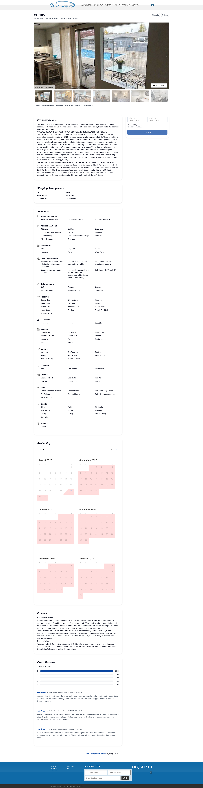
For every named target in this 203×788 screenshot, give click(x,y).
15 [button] (71, 479)
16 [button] (40, 485)
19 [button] (55, 485)
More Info (135, 5)
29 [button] (71, 491)
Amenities (59, 105)
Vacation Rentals (86, 5)
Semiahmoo (54, 768)
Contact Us (70, 766)
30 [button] (40, 497)
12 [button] (55, 479)
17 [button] (45, 485)
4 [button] (50, 473)
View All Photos (160, 85)
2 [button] (39, 473)
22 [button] (71, 485)
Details (37, 105)
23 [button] (40, 491)
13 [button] (61, 479)
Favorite (156, 15)
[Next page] (116, 449)
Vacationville (62, 5)
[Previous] (36, 56)
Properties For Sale (111, 5)
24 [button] (45, 491)
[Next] (166, 56)
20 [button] (61, 485)
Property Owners (124, 5)
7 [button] (66, 473)
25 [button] (50, 491)
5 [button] (55, 473)
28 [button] (66, 491)
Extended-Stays (98, 5)
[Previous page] (112, 449)
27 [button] (61, 491)
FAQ (68, 768)
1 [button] (71, 467)
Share (166, 15)
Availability (69, 105)
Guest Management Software (96, 754)
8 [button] (71, 473)
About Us (53, 766)
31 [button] (45, 497)
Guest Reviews (88, 105)
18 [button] (50, 485)
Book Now (147, 132)
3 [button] (45, 473)
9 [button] (39, 479)
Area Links (54, 771)
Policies (77, 105)
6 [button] (60, 473)
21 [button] (66, 485)
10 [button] (45, 479)
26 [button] (55, 491)
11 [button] (50, 479)
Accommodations (48, 105)
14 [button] (66, 479)
